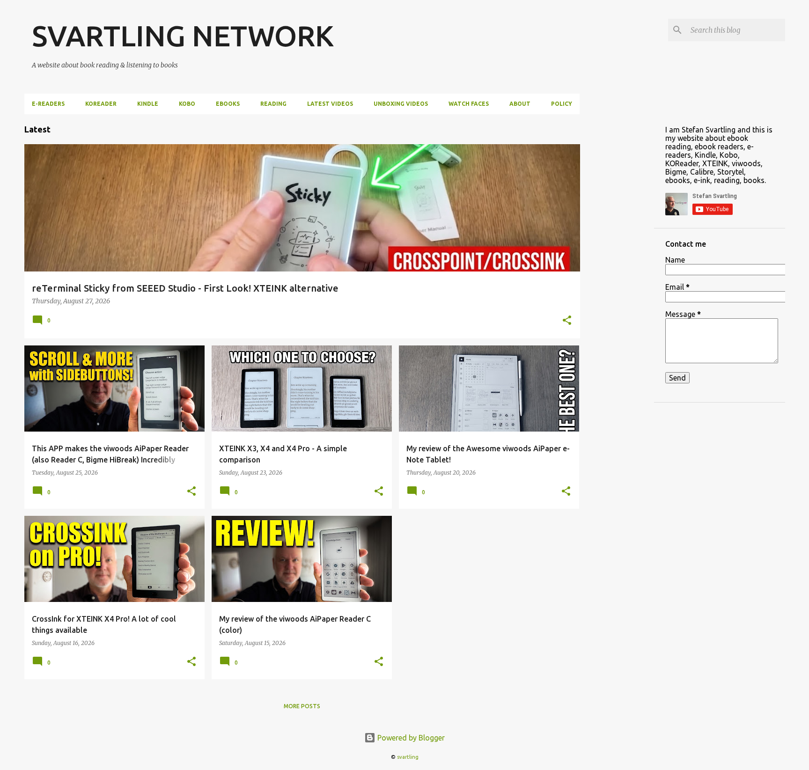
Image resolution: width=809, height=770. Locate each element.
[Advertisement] (617, 254)
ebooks (228, 104)
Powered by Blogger (410, 737)
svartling (408, 757)
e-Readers (48, 104)
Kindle (147, 104)
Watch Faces (469, 104)
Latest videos (330, 104)
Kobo (187, 104)
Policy (561, 104)
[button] (567, 321)
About (519, 104)
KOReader (101, 104)
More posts (302, 706)
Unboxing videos (401, 104)
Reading (273, 104)
